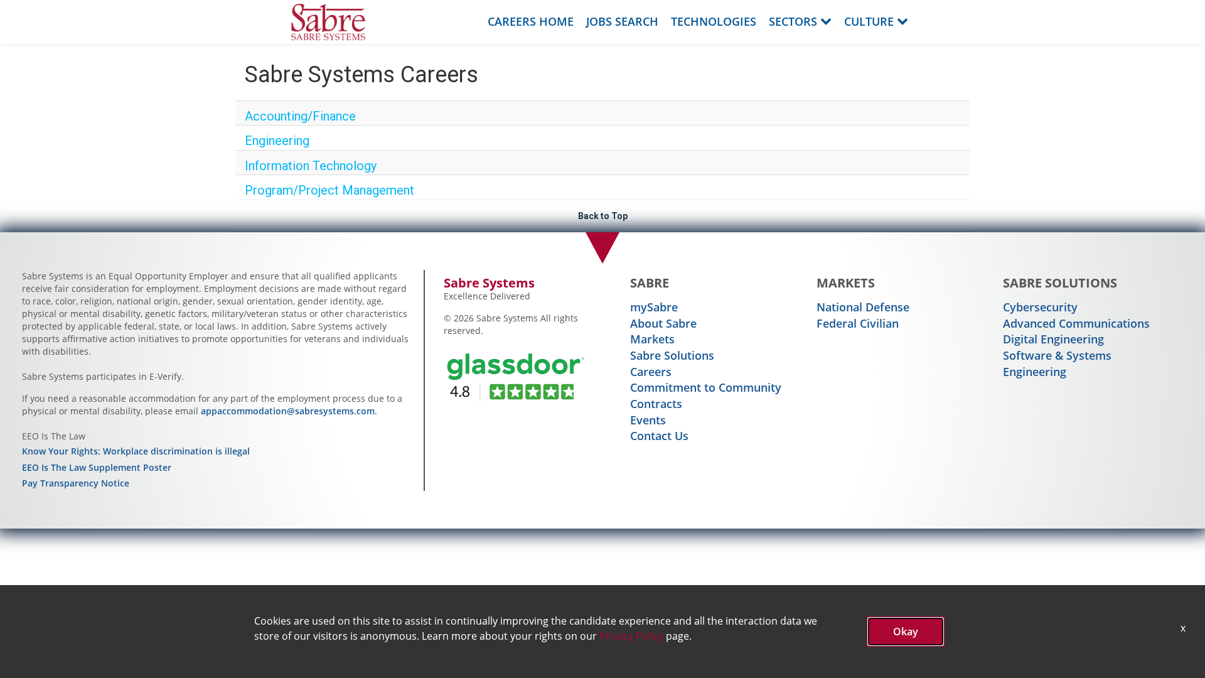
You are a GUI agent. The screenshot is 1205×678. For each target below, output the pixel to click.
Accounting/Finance (300, 116)
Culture (869, 21)
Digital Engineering (1053, 339)
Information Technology (311, 165)
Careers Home (531, 21)
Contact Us (659, 435)
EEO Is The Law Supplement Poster (96, 467)
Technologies (713, 21)
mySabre (654, 307)
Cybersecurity (1040, 307)
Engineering (277, 140)
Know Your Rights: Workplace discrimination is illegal (136, 451)
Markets (652, 339)
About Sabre (663, 323)
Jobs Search (622, 21)
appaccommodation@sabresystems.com (288, 411)
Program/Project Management (329, 190)
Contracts (656, 403)
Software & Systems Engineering (1057, 363)
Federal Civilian (858, 323)
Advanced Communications (1076, 323)
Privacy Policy (631, 636)
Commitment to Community (705, 387)
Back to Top (603, 216)
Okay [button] (905, 631)
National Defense (863, 307)
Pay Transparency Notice (75, 483)
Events (648, 420)
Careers (651, 371)
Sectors (793, 21)
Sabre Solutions (672, 355)
